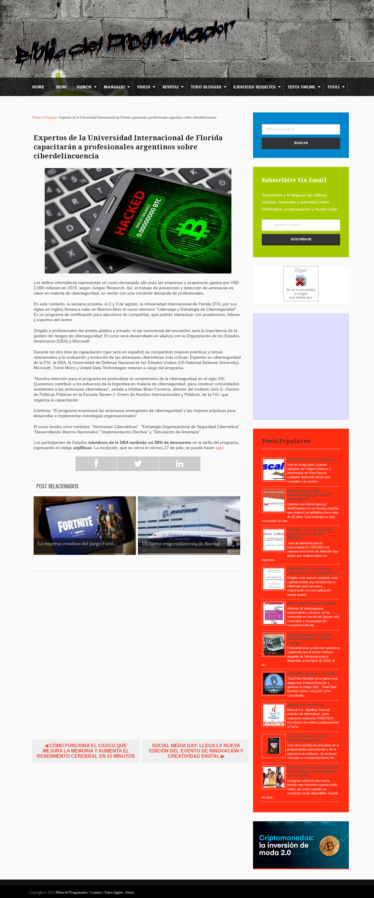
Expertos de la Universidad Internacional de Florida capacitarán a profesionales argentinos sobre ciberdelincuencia (128, 147)
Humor (84, 87)
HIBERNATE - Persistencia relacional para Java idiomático (313, 571)
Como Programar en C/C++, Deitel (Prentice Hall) (310, 738)
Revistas (170, 87)
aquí (220, 447)
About (129, 892)
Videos (143, 87)
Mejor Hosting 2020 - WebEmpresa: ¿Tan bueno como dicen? (309, 495)
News (61, 87)
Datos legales (114, 892)
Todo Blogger (206, 87)
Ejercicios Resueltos (254, 87)
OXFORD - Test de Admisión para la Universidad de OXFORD (310, 534)
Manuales (114, 87)
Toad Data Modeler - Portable (311, 674)
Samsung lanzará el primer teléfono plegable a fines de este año (310, 639)
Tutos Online (301, 87)
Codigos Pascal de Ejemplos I (311, 460)
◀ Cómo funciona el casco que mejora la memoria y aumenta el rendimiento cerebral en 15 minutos (86, 751)
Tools (334, 87)
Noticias (50, 117)
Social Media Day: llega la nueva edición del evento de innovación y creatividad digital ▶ (196, 751)
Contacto (96, 892)
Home (38, 87)
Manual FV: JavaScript (305, 705)
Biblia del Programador (72, 892)
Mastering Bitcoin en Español (311, 603)
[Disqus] (138, 652)
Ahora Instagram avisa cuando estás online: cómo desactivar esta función (312, 771)
